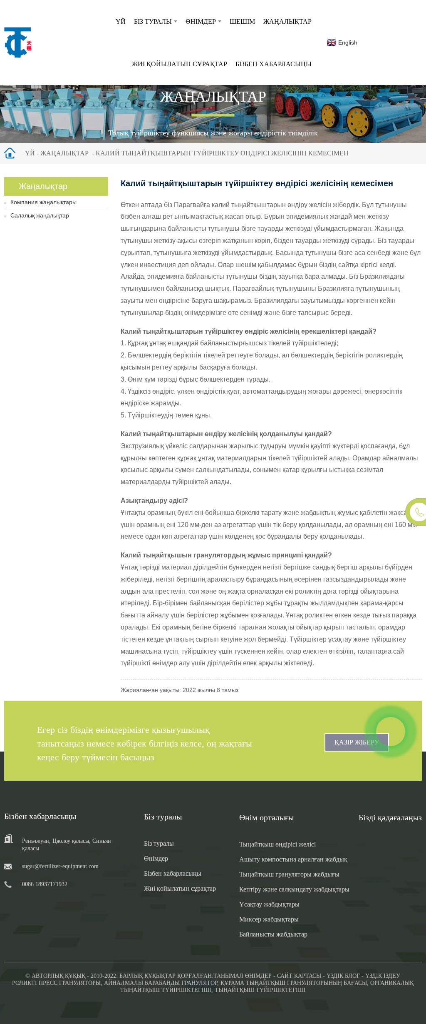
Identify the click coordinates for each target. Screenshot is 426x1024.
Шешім (242, 21)
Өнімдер (201, 21)
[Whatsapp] (390, 731)
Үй (121, 21)
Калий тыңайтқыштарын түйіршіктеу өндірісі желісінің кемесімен (222, 153)
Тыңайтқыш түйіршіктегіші (260, 990)
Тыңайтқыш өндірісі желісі (277, 844)
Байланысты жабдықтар (273, 934)
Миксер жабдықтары (269, 919)
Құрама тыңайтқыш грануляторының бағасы (293, 983)
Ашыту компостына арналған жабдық (293, 859)
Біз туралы (153, 21)
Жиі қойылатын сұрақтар (179, 63)
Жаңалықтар (287, 21)
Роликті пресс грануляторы (56, 983)
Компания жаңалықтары (43, 202)
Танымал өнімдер (242, 976)
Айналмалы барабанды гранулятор (160, 983)
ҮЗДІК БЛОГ (343, 976)
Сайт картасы (299, 976)
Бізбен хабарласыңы (273, 63)
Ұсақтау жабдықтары (269, 904)
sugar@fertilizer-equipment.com (60, 866)
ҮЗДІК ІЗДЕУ (382, 976)
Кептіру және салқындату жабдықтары (294, 889)
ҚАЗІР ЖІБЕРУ (356, 742)
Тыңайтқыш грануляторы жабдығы (289, 874)
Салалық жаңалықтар (39, 215)
